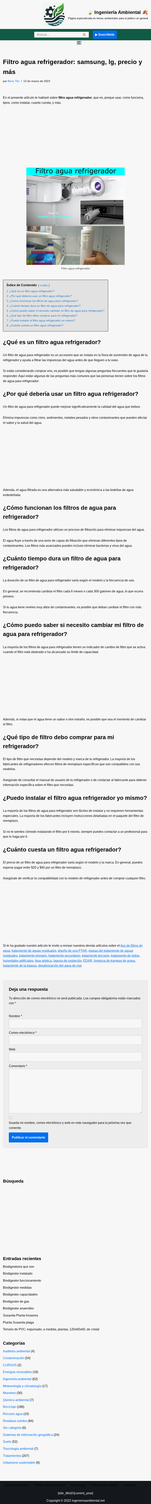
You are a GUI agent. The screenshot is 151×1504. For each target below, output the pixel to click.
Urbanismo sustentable (19, 1462)
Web (12, 1049)
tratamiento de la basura (20, 965)
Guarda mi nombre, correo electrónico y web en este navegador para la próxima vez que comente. (70, 1125)
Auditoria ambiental (16, 1351)
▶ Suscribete (104, 34)
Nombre (15, 1016)
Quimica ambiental (16, 1400)
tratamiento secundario (64, 955)
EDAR (87, 960)
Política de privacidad (50, 1485)
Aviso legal (78, 1485)
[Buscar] (84, 35)
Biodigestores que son (18, 1266)
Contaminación (13, 1358)
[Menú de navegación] (79, 42)
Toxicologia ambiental (18, 1448)
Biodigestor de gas (16, 1301)
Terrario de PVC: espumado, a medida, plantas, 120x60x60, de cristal (51, 1329)
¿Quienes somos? (16, 1485)
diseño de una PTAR (72, 950)
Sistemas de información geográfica (28, 1434)
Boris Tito (13, 81)
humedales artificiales (18, 960)
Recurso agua (13, 1414)
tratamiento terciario (95, 955)
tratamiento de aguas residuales (34, 950)
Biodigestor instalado (17, 1273)
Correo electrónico (23, 1032)
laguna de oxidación (67, 960)
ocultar (44, 285)
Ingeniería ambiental (17, 1379)
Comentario (18, 1066)
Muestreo (9, 1393)
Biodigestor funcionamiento (22, 1280)
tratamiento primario (33, 955)
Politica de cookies (104, 1485)
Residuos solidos (15, 1421)
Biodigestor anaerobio (18, 1308)
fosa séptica (43, 960)
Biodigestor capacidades (20, 1294)
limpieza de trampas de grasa (114, 960)
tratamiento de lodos (125, 955)
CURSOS (10, 1365)
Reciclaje (9, 1406)
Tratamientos (12, 1455)
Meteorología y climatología (22, 1386)
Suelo (7, 1441)
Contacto (129, 1485)
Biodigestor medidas (17, 1287)
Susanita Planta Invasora (20, 1315)
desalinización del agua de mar (60, 965)
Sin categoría (12, 1427)
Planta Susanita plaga (18, 1322)
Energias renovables (17, 1372)
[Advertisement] (75, 138)
